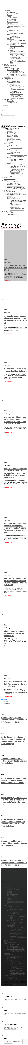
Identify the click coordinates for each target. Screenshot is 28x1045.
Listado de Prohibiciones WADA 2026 (18, 202)
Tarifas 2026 (10, 101)
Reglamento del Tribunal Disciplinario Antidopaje (13, 82)
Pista (8, 34)
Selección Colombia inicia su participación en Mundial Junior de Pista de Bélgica (14, 761)
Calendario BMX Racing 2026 (15, 71)
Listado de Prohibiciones (14, 85)
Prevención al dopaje (9, 78)
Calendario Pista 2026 (13, 70)
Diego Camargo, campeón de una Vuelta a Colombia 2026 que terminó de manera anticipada (13, 780)
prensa (8, 280)
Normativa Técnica (12, 20)
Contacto (9, 15)
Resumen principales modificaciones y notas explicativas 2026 (16, 94)
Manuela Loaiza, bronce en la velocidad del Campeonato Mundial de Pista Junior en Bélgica (14, 719)
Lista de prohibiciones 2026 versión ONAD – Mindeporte (18, 97)
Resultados (7, 77)
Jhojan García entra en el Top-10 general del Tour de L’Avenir (15, 370)
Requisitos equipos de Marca (15, 24)
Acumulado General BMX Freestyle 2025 (17, 46)
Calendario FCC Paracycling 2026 (16, 75)
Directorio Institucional (13, 13)
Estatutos (9, 16)
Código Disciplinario (12, 17)
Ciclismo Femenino (12, 30)
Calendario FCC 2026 (13, 68)
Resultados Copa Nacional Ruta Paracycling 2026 (17, 53)
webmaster (9, 333)
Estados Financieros (12, 22)
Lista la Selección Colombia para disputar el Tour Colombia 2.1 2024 (15, 267)
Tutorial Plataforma (12, 102)
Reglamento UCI (11, 19)
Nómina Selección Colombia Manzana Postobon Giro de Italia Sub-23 (14, 633)
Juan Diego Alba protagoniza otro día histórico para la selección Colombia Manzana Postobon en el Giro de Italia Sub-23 (15, 527)
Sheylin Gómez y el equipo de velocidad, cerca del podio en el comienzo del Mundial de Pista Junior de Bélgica (13, 740)
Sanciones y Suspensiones (14, 79)
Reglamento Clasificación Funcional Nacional (17, 58)
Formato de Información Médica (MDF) (18, 175)
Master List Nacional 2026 (17, 56)
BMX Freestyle (11, 44)
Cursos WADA (11, 84)
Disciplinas (7, 29)
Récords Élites (14, 36)
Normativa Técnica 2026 (16, 60)
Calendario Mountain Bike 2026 (15, 72)
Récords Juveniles (15, 37)
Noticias (6, 64)
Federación (7, 10)
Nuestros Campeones (10, 65)
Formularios (10, 23)
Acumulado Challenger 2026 (18, 43)
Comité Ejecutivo (11, 12)
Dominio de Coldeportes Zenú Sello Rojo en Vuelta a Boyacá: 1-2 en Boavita (15, 684)
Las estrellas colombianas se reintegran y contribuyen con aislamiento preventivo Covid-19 (15, 319)
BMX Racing (10, 39)
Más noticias (4, 699)
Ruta (8, 32)
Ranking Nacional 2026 (16, 33)
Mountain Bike (11, 48)
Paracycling (10, 50)
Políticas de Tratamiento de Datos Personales (15, 141)
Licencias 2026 (8, 99)
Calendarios (7, 67)
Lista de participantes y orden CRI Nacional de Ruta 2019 (13, 1028)
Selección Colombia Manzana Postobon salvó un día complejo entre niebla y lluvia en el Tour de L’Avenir (15, 420)
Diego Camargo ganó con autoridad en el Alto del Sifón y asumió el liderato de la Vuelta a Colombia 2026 (14, 801)
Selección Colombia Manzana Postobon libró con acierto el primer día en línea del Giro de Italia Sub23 (15, 581)
